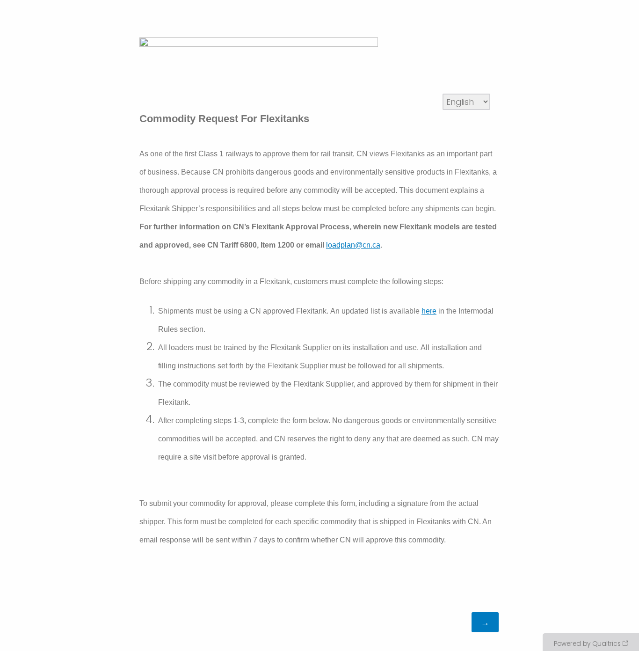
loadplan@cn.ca (353, 245)
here (428, 311)
